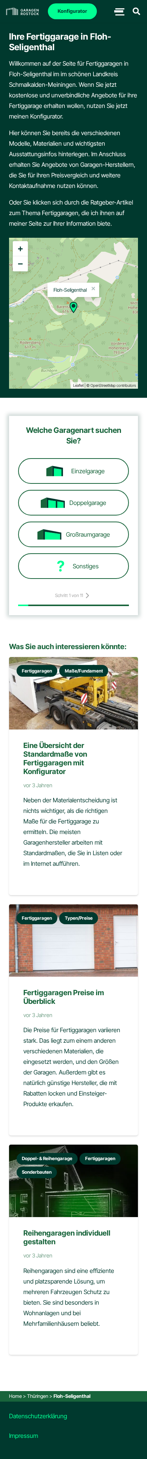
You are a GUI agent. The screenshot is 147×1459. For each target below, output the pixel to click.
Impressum (23, 1435)
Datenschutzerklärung (38, 1416)
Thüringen (37, 1396)
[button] (136, 11)
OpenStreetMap (103, 385)
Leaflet (78, 385)
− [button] (20, 264)
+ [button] (20, 248)
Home (15, 1396)
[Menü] (118, 11)
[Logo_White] (22, 11)
